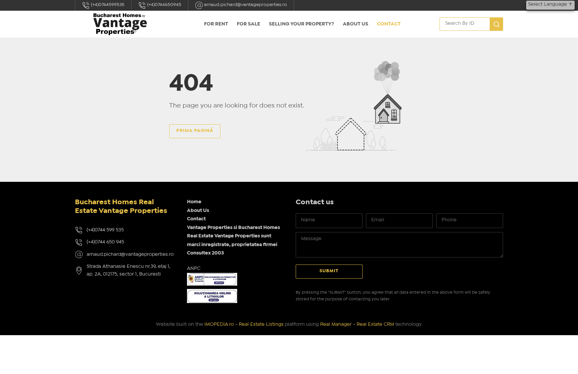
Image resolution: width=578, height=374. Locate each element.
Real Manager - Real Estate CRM (357, 324)
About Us (355, 24)
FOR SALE (248, 24)
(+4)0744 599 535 (105, 230)
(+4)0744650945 (163, 5)
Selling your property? (301, 24)
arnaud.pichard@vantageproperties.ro (245, 5)
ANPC (193, 269)
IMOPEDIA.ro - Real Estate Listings (244, 324)
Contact (389, 24)
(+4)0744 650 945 (105, 242)
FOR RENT (216, 24)
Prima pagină (194, 131)
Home (194, 202)
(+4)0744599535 (107, 5)
